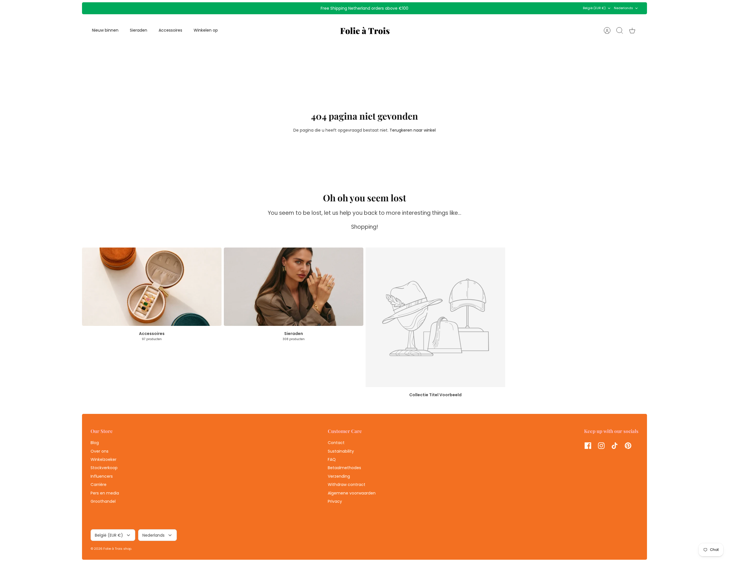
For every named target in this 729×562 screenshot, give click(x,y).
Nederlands (623, 8)
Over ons (99, 451)
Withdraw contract (346, 484)
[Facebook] (588, 446)
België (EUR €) (594, 8)
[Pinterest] (628, 446)
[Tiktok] (614, 446)
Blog (95, 442)
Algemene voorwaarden (352, 493)
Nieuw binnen (105, 30)
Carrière (99, 484)
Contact (336, 442)
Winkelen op (206, 30)
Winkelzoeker (103, 459)
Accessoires (170, 30)
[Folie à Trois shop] (365, 30)
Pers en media (105, 493)
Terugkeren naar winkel (413, 130)
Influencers (102, 476)
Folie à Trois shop (117, 548)
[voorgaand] (272, 8)
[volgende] (457, 8)
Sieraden (138, 30)
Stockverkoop (104, 468)
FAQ (332, 459)
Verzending (339, 476)
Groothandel (103, 501)
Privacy (335, 501)
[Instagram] (601, 446)
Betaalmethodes (344, 468)
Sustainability (341, 451)
